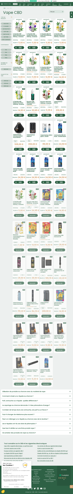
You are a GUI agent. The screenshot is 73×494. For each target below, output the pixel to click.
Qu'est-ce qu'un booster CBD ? (45, 448)
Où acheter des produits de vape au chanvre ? (19, 433)
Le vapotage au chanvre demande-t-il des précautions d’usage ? (26, 405)
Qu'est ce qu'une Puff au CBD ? (45, 458)
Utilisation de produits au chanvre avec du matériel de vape (23, 391)
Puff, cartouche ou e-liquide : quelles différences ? (20, 401)
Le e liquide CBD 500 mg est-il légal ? (13, 453)
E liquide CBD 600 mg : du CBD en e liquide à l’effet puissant (52, 453)
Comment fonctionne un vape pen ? (46, 456)
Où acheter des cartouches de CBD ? (13, 460)
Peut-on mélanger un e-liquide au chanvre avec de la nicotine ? (25, 419)
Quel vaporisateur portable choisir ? (13, 456)
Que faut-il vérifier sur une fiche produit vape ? (18, 428)
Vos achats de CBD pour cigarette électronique (49, 446)
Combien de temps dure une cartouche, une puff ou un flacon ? (25, 410)
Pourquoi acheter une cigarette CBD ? (13, 451)
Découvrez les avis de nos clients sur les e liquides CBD (18, 458)
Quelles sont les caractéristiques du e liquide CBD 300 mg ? (52, 451)
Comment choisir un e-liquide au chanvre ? (17, 396)
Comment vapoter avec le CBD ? (12, 448)
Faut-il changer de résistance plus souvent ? (18, 414)
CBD (4, 8)
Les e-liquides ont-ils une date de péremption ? (19, 424)
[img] (11, 17)
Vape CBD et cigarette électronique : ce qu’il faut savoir (18, 446)
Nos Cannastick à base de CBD (45, 460)
